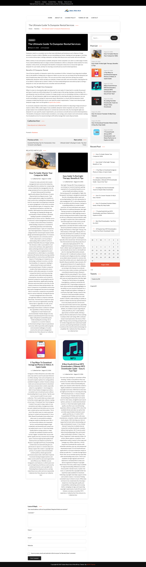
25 (96, 257)
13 (105, 250)
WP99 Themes (91, 564)
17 (92, 254)
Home (50, 17)
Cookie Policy (52, 2)
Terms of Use (68, 2)
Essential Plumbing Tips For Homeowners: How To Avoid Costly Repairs (41, 142)
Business (31, 40)
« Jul (91, 269)
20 (105, 254)
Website (30, 545)
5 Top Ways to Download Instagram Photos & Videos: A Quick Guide (40, 364)
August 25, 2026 (78, 182)
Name (30, 530)
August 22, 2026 (46, 370)
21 (109, 254)
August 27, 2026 (46, 178)
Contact (44, 2)
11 (96, 250)
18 (96, 254)
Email (30, 537)
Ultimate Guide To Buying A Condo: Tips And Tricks (73, 142)
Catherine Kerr (36, 178)
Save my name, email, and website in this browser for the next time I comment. (53, 553)
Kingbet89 (93, 286)
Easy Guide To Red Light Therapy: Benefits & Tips (73, 177)
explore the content (54, 102)
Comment (31, 512)
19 (101, 254)
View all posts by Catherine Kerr (36, 125)
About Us (37, 2)
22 (113, 254)
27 (105, 257)
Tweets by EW (96, 279)
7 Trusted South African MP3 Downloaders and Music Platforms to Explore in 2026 (110, 136)
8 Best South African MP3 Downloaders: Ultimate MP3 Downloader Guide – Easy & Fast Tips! (73, 367)
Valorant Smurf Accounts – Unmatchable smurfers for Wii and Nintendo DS (51, 4)
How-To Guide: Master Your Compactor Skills (41, 174)
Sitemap (60, 2)
